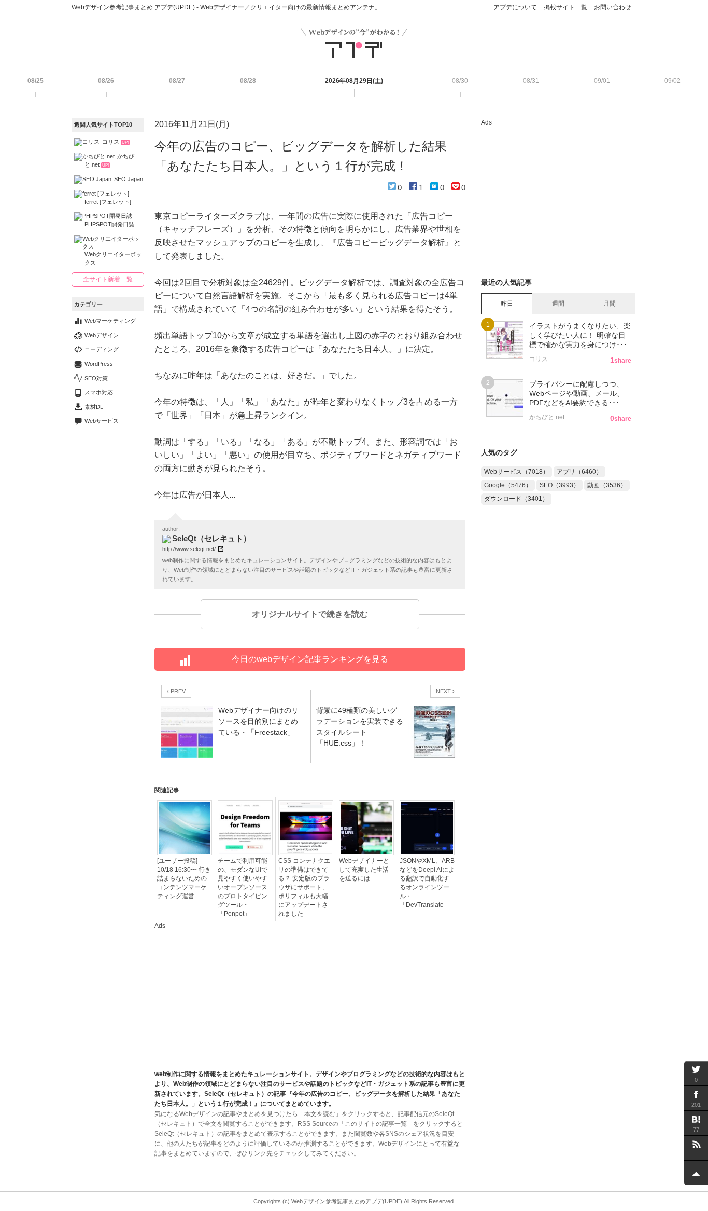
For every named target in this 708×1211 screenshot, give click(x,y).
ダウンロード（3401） (516, 498)
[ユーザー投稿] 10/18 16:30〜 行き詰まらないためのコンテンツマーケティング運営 (184, 878)
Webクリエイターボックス (112, 258)
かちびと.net (109, 160)
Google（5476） (508, 485)
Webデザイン (101, 335)
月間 (609, 303)
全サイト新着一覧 (108, 279)
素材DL (93, 407)
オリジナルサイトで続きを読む (310, 614)
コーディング (101, 349)
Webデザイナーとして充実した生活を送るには (364, 869)
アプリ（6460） (579, 471)
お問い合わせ (612, 7)
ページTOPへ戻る (696, 1173)
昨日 (507, 303)
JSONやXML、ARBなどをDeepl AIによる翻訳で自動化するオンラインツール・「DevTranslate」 (427, 883)
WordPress (98, 364)
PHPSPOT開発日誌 (109, 224)
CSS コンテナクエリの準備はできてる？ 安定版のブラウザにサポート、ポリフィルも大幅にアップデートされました (304, 887)
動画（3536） (607, 485)
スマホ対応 (98, 392)
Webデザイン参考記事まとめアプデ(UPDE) (346, 1201)
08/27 (177, 81)
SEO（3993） (559, 485)
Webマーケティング (110, 321)
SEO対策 (96, 378)
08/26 (106, 81)
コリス (115, 142)
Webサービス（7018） (516, 471)
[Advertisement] (232, 996)
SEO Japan (128, 179)
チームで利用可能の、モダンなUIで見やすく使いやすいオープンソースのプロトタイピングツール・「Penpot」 (242, 887)
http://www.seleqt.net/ (189, 549)
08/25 (35, 81)
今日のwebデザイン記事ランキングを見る (310, 659)
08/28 (248, 81)
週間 (558, 303)
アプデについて (515, 7)
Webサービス (101, 421)
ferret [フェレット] (107, 202)
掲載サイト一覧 (565, 7)
